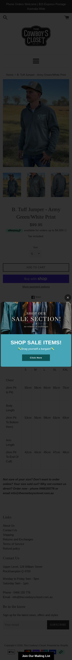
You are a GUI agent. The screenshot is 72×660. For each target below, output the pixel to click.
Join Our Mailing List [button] (36, 656)
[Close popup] (68, 297)
